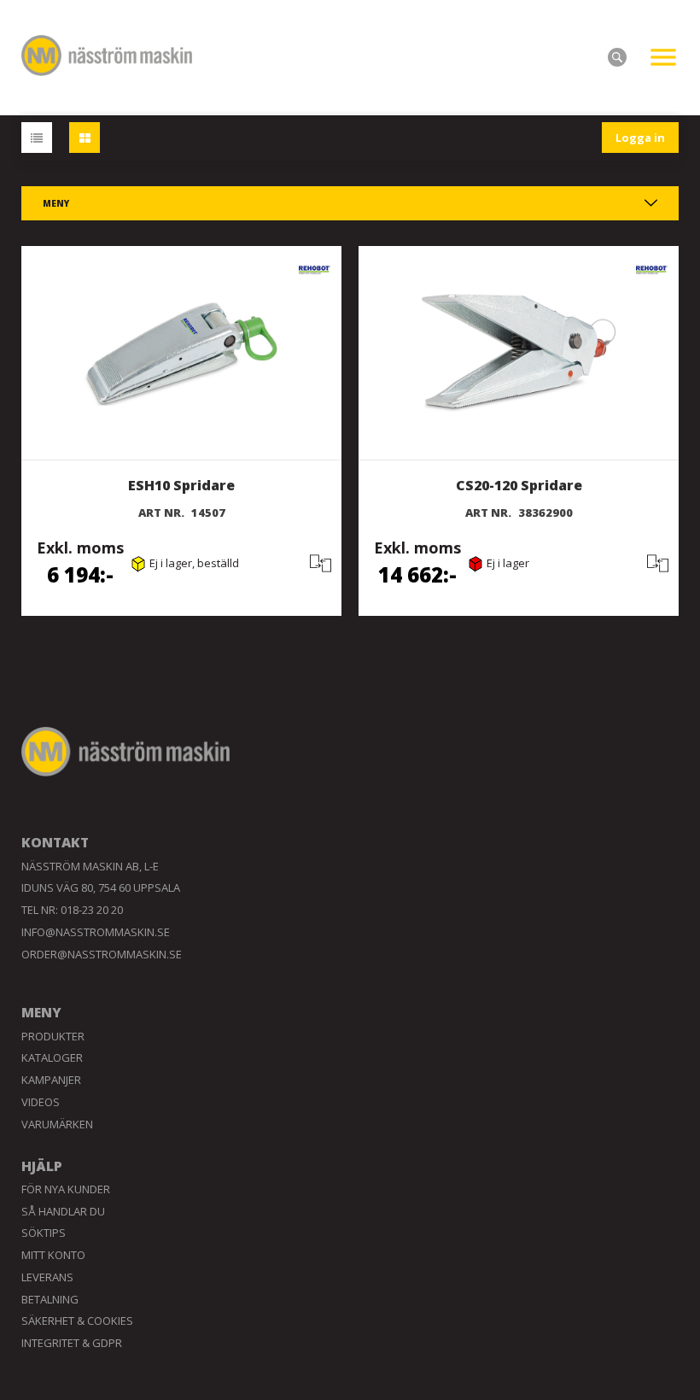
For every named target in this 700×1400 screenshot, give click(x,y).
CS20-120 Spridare (519, 485)
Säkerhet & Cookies (77, 1320)
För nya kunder (65, 1189)
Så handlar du (63, 1211)
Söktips (43, 1232)
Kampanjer (51, 1079)
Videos (40, 1102)
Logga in (640, 137)
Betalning (50, 1299)
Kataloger (52, 1057)
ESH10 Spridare (181, 485)
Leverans (47, 1277)
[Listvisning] (36, 137)
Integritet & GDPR (71, 1342)
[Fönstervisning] (84, 137)
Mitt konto (53, 1254)
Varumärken (57, 1124)
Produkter (53, 1036)
